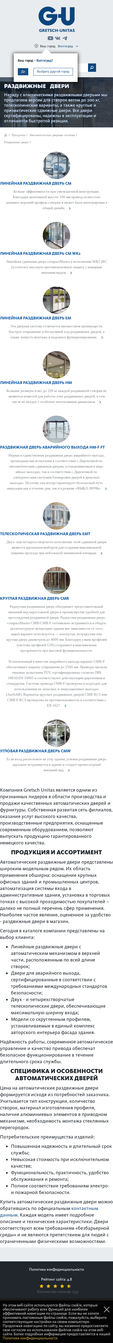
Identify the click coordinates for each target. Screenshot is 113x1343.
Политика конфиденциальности (56, 1269)
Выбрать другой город (53, 71)
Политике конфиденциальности (30, 1338)
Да (23, 71)
